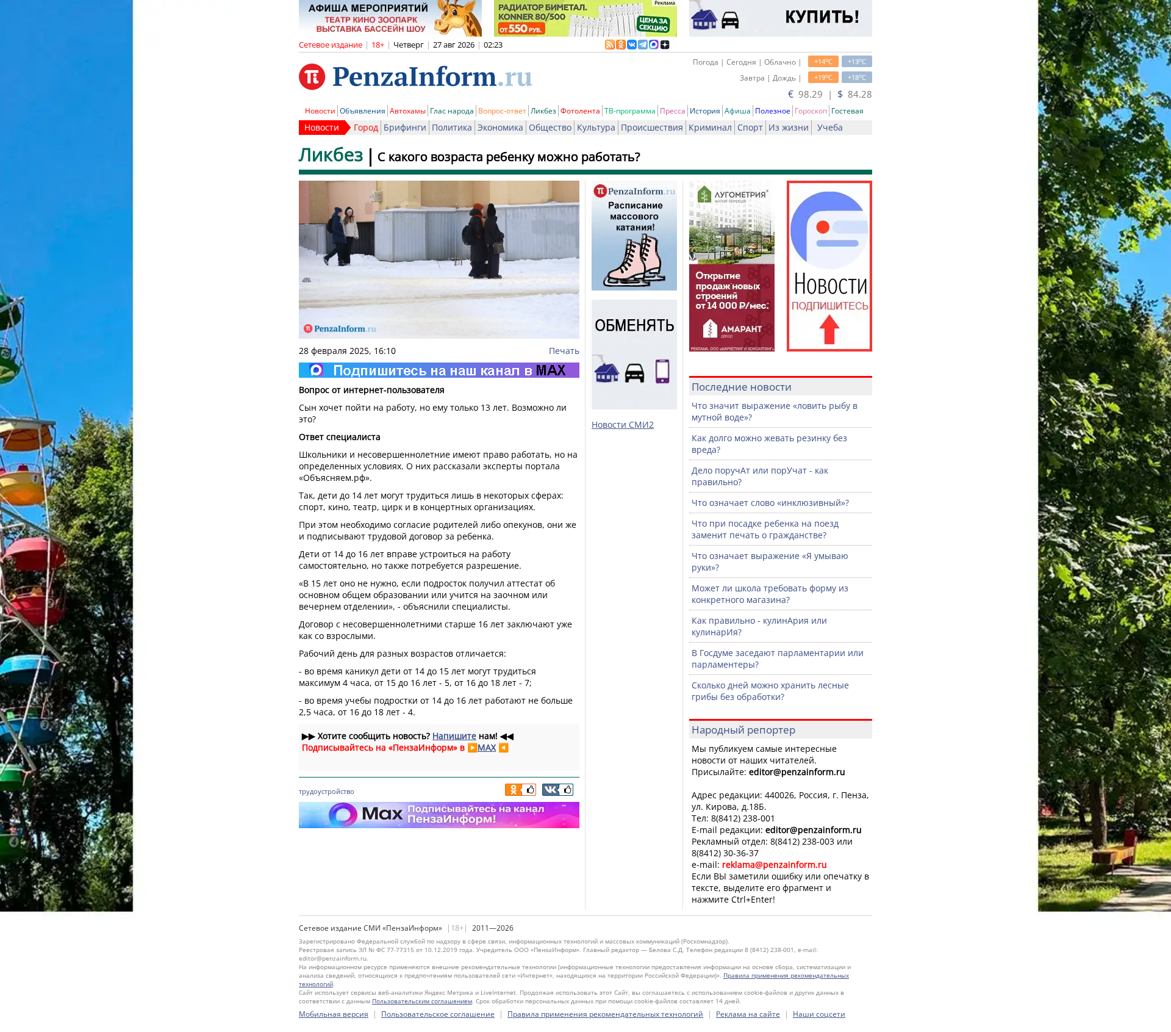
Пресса (673, 111)
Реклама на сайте (748, 1014)
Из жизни (788, 127)
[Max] (439, 370)
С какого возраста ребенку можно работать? (509, 156)
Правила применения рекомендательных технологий (605, 1014)
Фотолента (580, 111)
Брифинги (405, 127)
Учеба (830, 127)
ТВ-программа (630, 111)
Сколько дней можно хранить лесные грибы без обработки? (770, 690)
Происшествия (652, 127)
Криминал (710, 127)
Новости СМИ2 (623, 424)
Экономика (500, 127)
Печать (564, 350)
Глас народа (452, 111)
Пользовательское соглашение (438, 1014)
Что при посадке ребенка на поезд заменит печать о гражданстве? (765, 529)
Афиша (738, 111)
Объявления (362, 111)
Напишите (454, 736)
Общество (550, 127)
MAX (487, 747)
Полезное (772, 111)
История (705, 111)
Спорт (750, 127)
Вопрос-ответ (502, 111)
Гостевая (847, 111)
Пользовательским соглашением (422, 1001)
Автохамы (408, 111)
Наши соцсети (819, 1014)
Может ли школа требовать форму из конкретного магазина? (770, 593)
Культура (596, 127)
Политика (452, 127)
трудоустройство (326, 791)
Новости (320, 111)
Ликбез (543, 111)
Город (366, 127)
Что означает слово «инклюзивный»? (770, 502)
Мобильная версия (333, 1014)
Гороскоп (811, 111)
